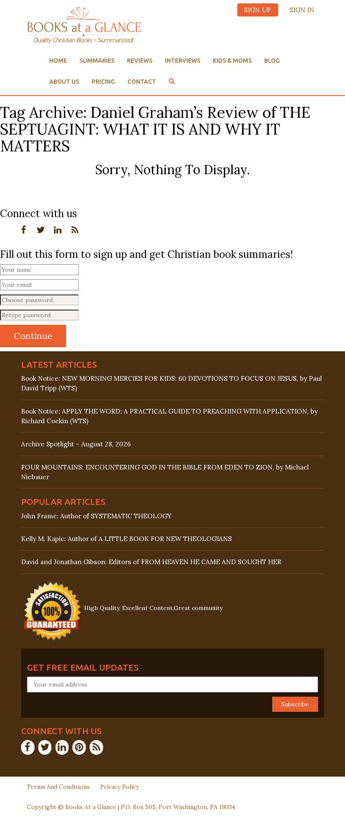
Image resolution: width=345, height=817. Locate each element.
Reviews (139, 60)
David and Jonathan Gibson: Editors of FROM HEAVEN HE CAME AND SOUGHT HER (151, 562)
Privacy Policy (119, 786)
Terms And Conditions (58, 786)
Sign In (301, 10)
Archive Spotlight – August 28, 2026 (76, 444)
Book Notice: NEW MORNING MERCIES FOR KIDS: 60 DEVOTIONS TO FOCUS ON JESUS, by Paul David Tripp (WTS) (171, 383)
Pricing (103, 81)
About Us (64, 81)
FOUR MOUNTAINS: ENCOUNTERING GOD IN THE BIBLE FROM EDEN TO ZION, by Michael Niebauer (165, 472)
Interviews (182, 60)
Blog (272, 60)
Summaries (97, 60)
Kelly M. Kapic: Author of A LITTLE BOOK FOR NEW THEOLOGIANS (126, 539)
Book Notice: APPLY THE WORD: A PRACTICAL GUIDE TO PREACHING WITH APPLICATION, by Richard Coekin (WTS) (169, 416)
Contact (141, 81)
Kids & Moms (232, 60)
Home (58, 60)
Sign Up (257, 10)
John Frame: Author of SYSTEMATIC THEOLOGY (96, 516)
